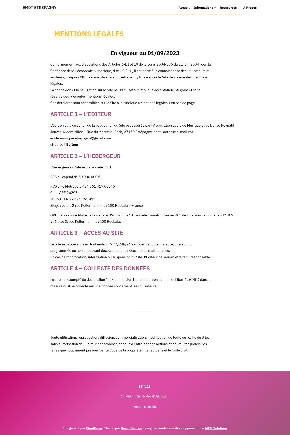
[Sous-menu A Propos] (258, 7)
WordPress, (94, 428)
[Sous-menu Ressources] (238, 7)
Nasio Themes (131, 428)
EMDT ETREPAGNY (40, 7)
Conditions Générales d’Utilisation (145, 396)
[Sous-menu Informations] (215, 7)
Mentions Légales (145, 407)
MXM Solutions (216, 428)
